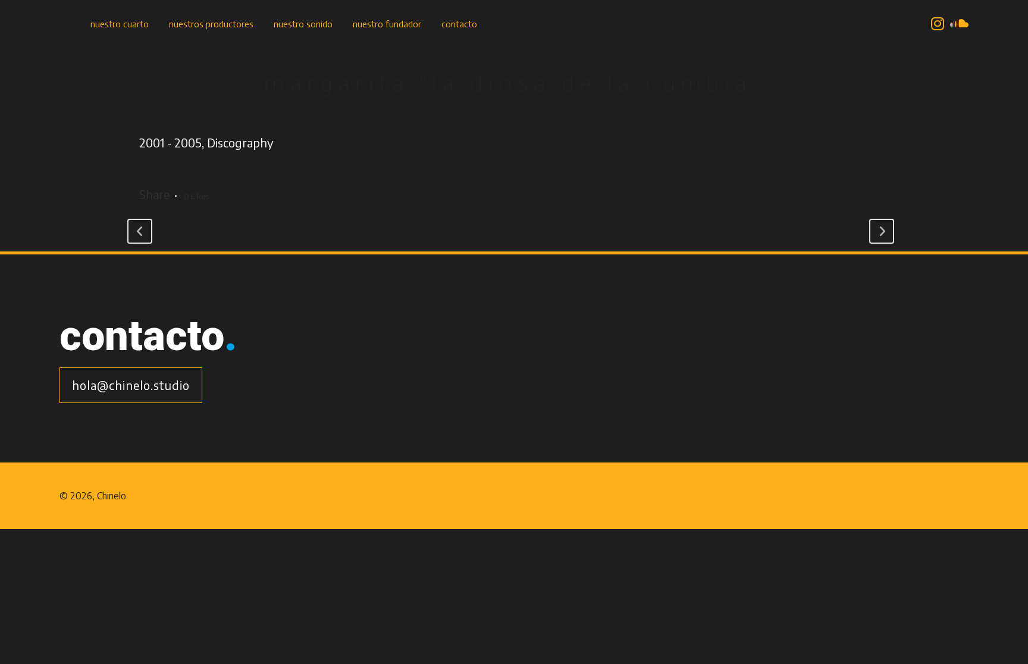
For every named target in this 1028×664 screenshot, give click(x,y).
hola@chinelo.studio (131, 384)
